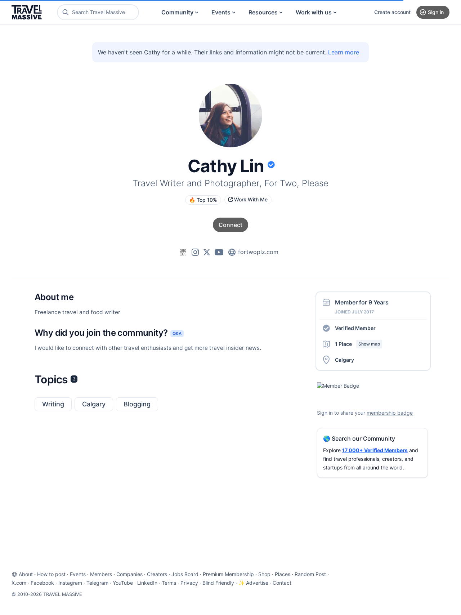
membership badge (390, 413)
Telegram (97, 583)
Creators (157, 574)
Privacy (189, 583)
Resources (263, 12)
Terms (169, 583)
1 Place (357, 344)
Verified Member (355, 328)
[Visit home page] (27, 12)
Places (282, 574)
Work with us (314, 12)
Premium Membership (228, 574)
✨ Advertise (253, 583)
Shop (264, 574)
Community (177, 12)
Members (101, 574)
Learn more (343, 52)
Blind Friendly (218, 583)
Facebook (42, 583)
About (26, 574)
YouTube (123, 583)
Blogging (137, 404)
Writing (53, 404)
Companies (129, 574)
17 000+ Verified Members (375, 450)
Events (220, 12)
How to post (51, 574)
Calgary (94, 404)
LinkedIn (147, 583)
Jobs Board (184, 574)
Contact (282, 583)
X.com (19, 583)
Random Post (310, 574)
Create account (392, 12)
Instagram (70, 583)
